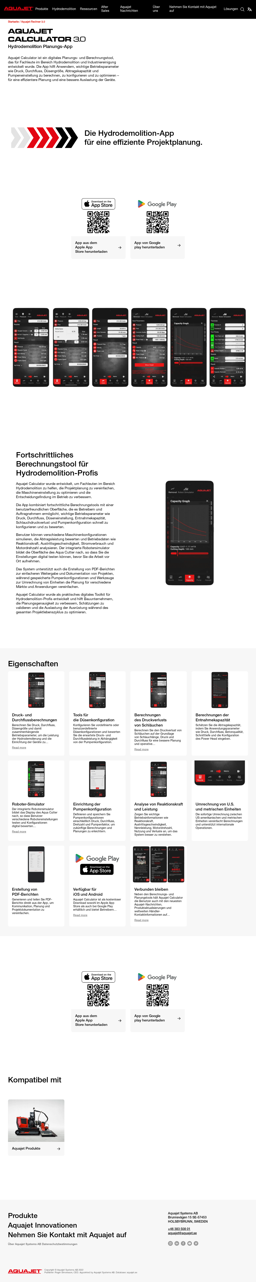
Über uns (156, 9)
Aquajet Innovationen (42, 1226)
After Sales (105, 9)
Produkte (41, 9)
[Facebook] (183, 1244)
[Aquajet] (18, 10)
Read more (19, 747)
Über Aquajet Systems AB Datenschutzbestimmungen (42, 1244)
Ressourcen (88, 9)
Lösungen (231, 9)
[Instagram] (170, 1244)
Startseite (13, 22)
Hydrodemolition (64, 9)
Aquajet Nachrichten (129, 9)
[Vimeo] (196, 1244)
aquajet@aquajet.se (182, 1233)
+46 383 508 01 (179, 1229)
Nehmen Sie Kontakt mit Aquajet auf (192, 9)
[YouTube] (189, 1244)
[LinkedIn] (176, 1244)
